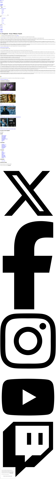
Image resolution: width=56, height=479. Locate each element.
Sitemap (3, 157)
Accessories (3, 139)
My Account (3, 145)
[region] (8, 473)
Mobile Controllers (4, 135)
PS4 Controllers (4, 138)
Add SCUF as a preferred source (4, 79)
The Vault (3, 153)
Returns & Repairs (4, 146)
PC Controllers (3, 137)
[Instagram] (28, 372)
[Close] (14, 469)
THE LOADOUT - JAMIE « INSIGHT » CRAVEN (6, 93)
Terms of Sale (3, 155)
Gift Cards (3, 140)
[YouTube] (28, 421)
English (18, 35)
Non (2, 132)
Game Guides (3, 160)
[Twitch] (28, 476)
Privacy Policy (3, 156)
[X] (28, 220)
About (2, 151)
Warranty (3, 148)
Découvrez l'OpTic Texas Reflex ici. (4, 47)
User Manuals (3, 147)
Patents (3, 154)
